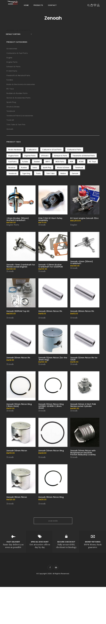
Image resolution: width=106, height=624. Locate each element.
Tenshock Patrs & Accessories (19, 115)
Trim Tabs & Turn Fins (15, 124)
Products (38, 5)
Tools (38, 173)
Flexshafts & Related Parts (18, 75)
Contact (52, 5)
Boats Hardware (15, 149)
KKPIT (48, 161)
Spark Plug (11, 102)
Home (26, 5)
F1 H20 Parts (11, 71)
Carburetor (31, 149)
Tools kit (10, 120)
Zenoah (9, 129)
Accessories (11, 48)
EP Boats (44, 156)
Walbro (63, 173)
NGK (71, 161)
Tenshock (10, 111)
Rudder (24, 167)
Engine (9, 57)
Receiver (11, 167)
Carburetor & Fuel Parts (17, 53)
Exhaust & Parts (13, 66)
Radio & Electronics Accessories (20, 84)
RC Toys (10, 89)
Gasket (37, 161)
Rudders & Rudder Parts (17, 93)
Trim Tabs (50, 173)
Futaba (9, 80)
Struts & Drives (13, 106)
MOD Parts (60, 161)
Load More (53, 521)
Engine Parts (11, 62)
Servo (35, 167)
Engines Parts (30, 156)
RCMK (81, 161)
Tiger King (26, 173)
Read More (11, 225)
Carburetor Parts (74, 149)
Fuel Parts (12, 161)
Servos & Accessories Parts (18, 98)
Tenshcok (79, 167)
